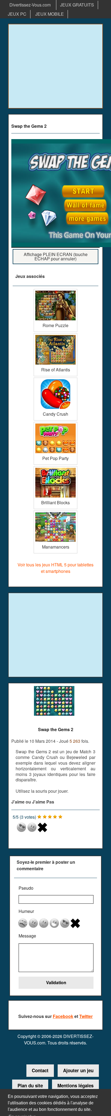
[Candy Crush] (55, 380)
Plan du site (30, 1085)
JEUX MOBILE (49, 14)
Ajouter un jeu (78, 1070)
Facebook (63, 1016)
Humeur (26, 911)
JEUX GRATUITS (77, 5)
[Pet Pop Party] (55, 424)
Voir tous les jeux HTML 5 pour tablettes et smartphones (55, 568)
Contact (40, 1070)
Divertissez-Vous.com (30, 5)
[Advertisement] (55, 66)
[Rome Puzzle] (55, 291)
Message (27, 936)
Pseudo (26, 888)
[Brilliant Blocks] (55, 468)
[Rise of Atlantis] (55, 335)
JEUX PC (17, 14)
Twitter (86, 1016)
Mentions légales (75, 1085)
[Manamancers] (55, 512)
